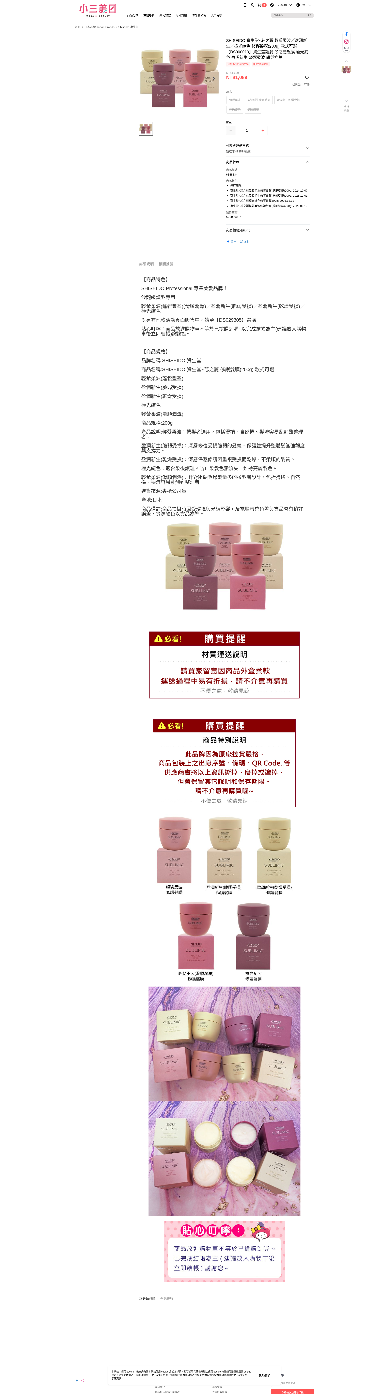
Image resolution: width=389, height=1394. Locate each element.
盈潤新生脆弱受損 (258, 100)
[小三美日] (97, 10)
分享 (233, 241)
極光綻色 (234, 109)
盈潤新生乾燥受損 (288, 100)
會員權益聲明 (219, 1392)
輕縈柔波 (234, 100)
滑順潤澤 (253, 109)
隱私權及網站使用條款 (167, 1392)
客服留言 (217, 1387)
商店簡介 (160, 1387)
